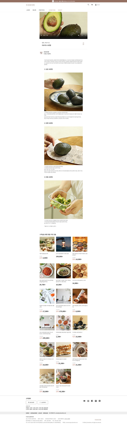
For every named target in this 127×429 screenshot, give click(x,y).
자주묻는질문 (45, 413)
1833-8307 (32, 402)
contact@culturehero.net (60, 413)
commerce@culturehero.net (72, 422)
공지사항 (40, 413)
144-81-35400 (67, 418)
